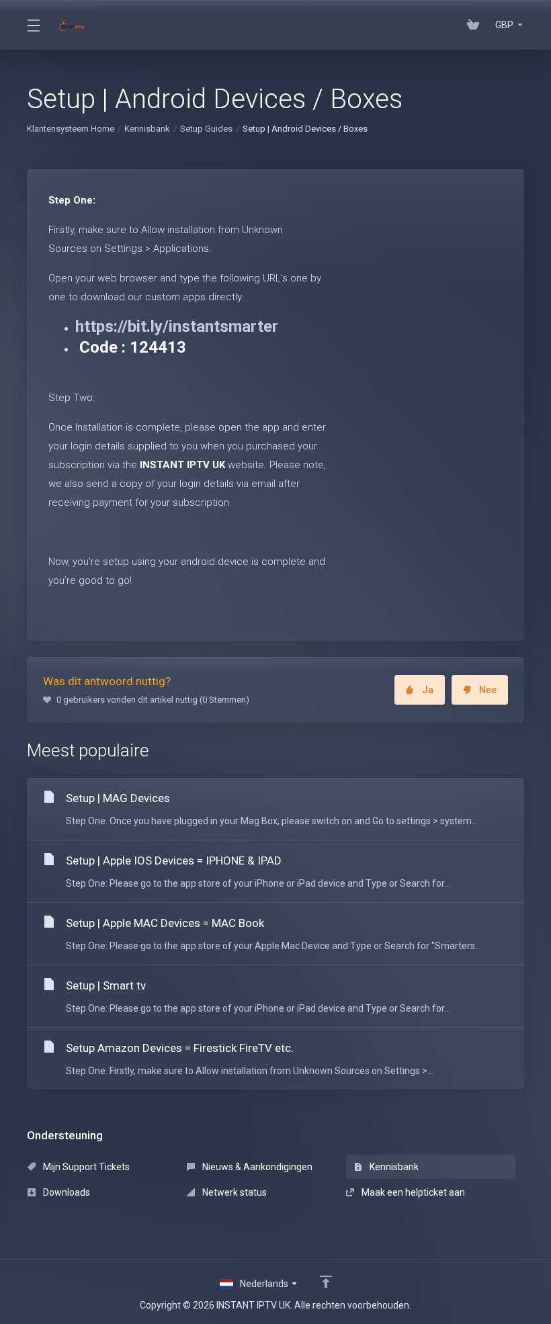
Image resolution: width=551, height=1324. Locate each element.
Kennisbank (147, 129)
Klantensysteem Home (70, 129)
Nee (488, 690)
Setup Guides (206, 129)
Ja (427, 690)
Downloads (65, 1192)
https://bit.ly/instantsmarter (176, 326)
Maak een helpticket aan (412, 1192)
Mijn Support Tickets (85, 1166)
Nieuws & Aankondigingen (256, 1166)
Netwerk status (233, 1192)
